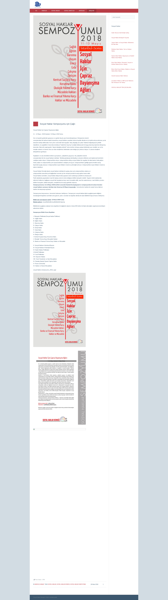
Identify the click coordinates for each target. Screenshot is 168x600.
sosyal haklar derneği (63, 584)
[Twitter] (119, 4)
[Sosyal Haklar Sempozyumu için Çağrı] (69, 67)
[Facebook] (123, 4)
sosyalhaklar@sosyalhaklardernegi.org (54, 202)
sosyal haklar (52, 584)
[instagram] (127, 4)
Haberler (37, 584)
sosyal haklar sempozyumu (78, 584)
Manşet (42, 584)
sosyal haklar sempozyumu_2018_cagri (44, 270)
